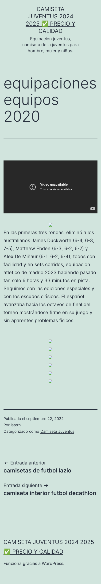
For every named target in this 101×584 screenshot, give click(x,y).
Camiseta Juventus (57, 431)
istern (16, 425)
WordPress (52, 563)
